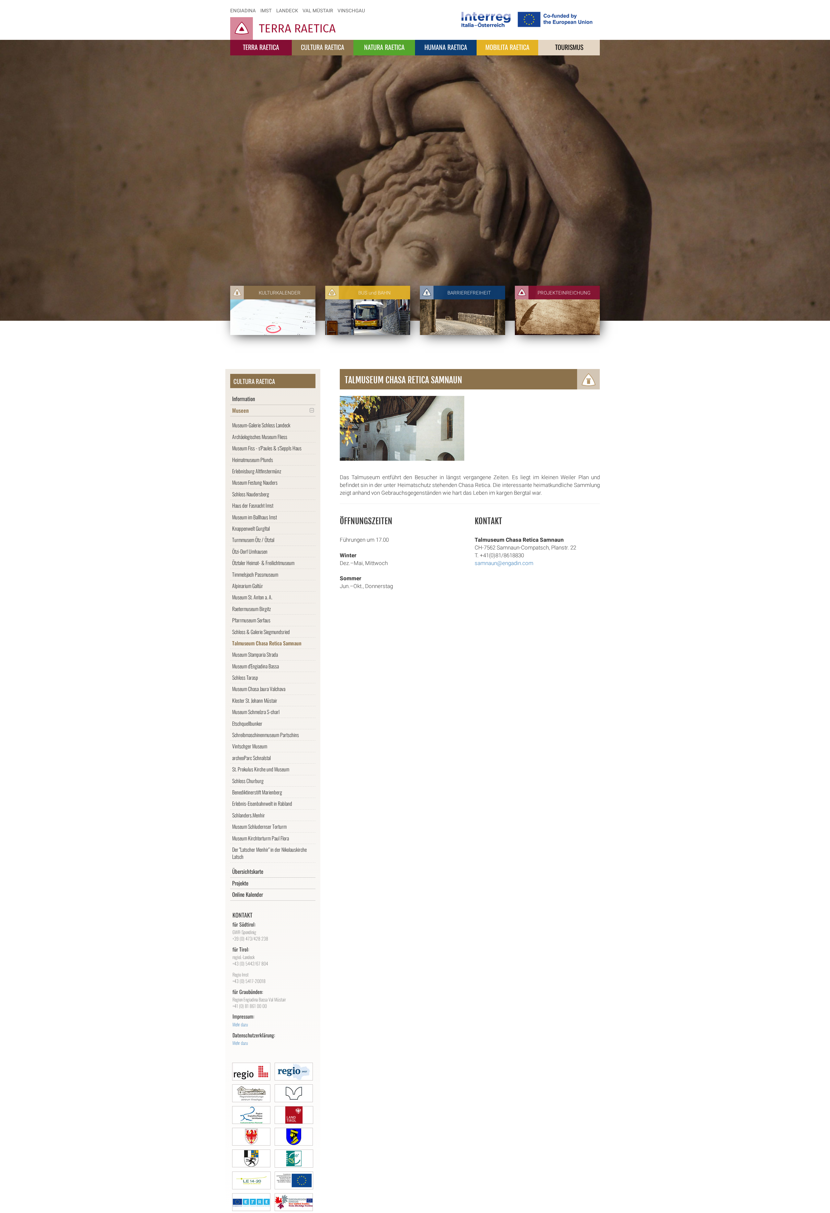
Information (243, 399)
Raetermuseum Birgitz (251, 609)
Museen (240, 410)
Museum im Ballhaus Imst (254, 517)
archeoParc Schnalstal (251, 758)
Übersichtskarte (247, 871)
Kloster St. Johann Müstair (254, 700)
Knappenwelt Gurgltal (251, 528)
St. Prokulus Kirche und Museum (260, 769)
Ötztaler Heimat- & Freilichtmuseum (263, 563)
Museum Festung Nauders (255, 482)
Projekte (240, 883)
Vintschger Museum (249, 746)
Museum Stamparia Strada (255, 654)
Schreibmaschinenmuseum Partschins (265, 735)
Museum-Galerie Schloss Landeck (261, 425)
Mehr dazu (240, 1024)
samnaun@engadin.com (504, 563)
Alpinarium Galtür (247, 586)
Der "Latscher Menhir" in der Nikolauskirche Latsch (269, 853)
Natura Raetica (384, 47)
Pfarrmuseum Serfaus (251, 620)
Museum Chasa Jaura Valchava (258, 689)
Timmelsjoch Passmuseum (255, 574)
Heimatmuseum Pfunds (252, 460)
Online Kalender (247, 894)
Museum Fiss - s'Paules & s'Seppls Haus (267, 448)
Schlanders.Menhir (248, 815)
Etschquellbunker (247, 723)
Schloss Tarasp (245, 677)
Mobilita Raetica (507, 47)
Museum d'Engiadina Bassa (255, 666)
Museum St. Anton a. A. (252, 597)
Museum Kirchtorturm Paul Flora (260, 838)
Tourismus (569, 47)
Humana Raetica (445, 47)
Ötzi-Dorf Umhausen (249, 551)
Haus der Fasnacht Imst (252, 505)
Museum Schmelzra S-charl (255, 712)
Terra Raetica (261, 47)
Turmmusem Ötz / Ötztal (253, 540)
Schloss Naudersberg (250, 494)
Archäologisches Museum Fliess (259, 437)
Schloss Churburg (248, 781)
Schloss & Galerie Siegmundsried (261, 632)
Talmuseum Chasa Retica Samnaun (267, 643)
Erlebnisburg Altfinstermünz (256, 471)
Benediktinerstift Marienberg (257, 792)
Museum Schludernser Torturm (259, 826)
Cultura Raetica (322, 47)
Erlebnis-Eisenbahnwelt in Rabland (262, 803)
